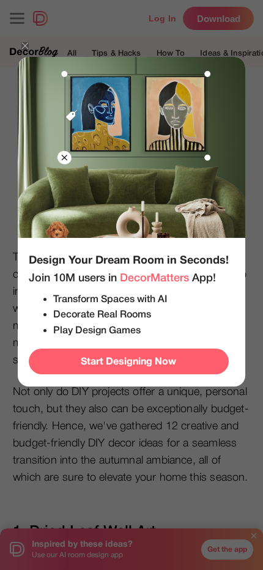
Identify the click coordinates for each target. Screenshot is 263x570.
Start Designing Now (128, 361)
